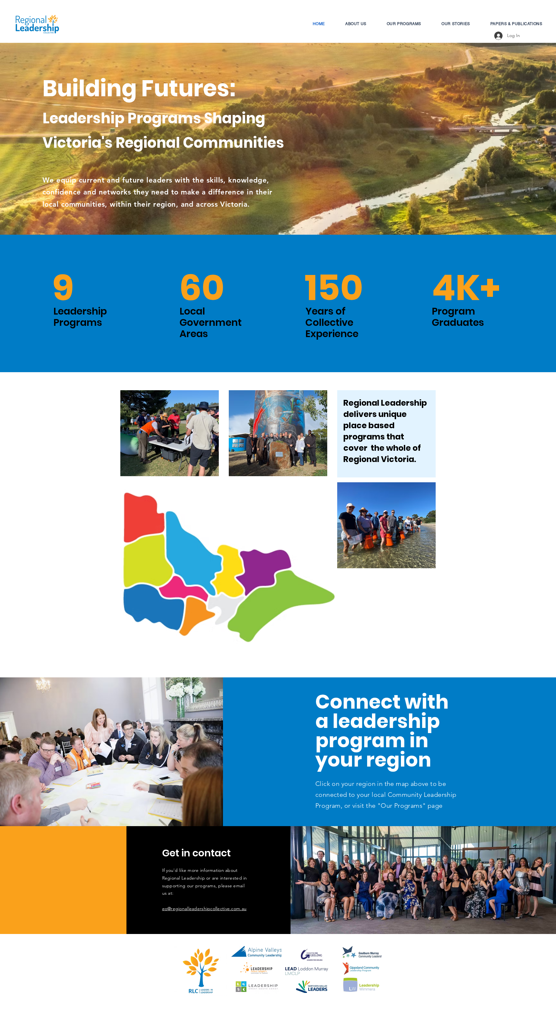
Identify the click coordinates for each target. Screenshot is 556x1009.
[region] (284, 605)
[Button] (194, 551)
